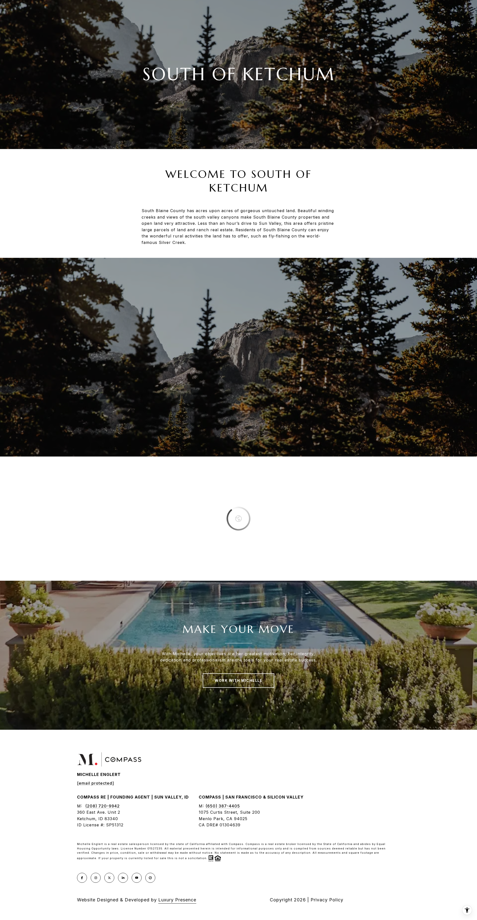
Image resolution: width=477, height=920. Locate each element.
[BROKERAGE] (150, 878)
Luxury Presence (177, 899)
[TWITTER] (109, 878)
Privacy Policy (327, 899)
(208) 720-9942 (102, 806)
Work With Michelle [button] (238, 680)
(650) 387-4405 (222, 806)
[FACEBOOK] (82, 878)
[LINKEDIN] (123, 878)
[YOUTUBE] (137, 878)
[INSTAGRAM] (96, 878)
